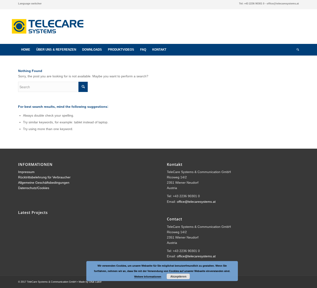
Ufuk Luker (95, 281)
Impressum (26, 172)
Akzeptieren (178, 276)
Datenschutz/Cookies (33, 188)
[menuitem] (30, 3)
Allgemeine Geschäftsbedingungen (43, 182)
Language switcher (30, 3)
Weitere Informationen (147, 276)
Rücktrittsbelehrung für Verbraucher (44, 177)
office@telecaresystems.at (196, 201)
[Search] (296, 50)
